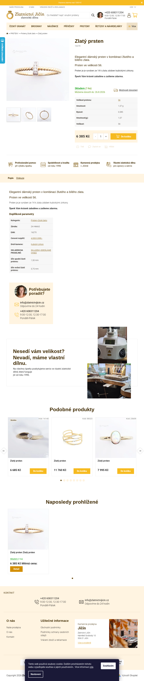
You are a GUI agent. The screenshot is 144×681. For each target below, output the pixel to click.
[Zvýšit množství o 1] (106, 136)
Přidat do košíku (123, 136)
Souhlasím (108, 665)
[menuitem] (17, 26)
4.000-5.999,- (36, 238)
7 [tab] (80, 480)
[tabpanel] (28, 447)
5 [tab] (74, 480)
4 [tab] (71, 480)
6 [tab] (77, 480)
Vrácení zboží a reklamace (52, 7)
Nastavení (36, 674)
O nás (31, 7)
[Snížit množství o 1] (95, 136)
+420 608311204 (29, 311)
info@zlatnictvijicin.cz (32, 302)
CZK (132, 7)
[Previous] (4, 451)
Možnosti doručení (128, 90)
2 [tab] (64, 480)
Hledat (93, 15)
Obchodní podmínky (51, 627)
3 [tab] (67, 480)
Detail (16, 569)
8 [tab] (84, 480)
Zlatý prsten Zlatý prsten (22, 552)
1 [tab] (61, 480)
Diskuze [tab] (20, 178)
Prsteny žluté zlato (39, 220)
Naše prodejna (16, 7)
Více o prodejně (84, 643)
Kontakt (10, 637)
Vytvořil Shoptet (130, 675)
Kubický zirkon (37, 244)
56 (119, 100)
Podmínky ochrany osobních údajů (55, 634)
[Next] (140, 451)
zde (91, 667)
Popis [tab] (11, 178)
